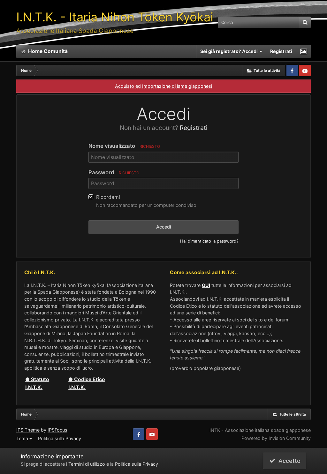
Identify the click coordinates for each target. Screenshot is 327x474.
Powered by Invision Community (276, 438)
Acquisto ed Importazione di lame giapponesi (163, 86)
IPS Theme (28, 430)
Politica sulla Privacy (59, 438)
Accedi (163, 226)
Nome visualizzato (124, 146)
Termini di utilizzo (86, 464)
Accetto (287, 460)
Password (113, 172)
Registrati (281, 51)
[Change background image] (303, 51)
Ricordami (108, 197)
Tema (22, 438)
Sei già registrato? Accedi (230, 51)
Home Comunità (47, 51)
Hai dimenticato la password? (209, 241)
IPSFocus (57, 430)
